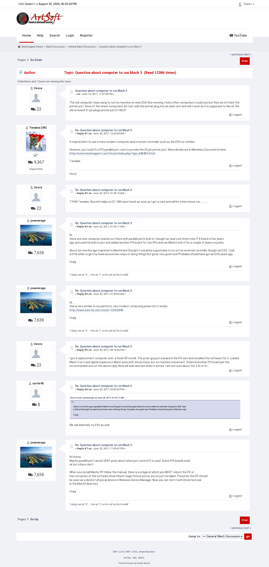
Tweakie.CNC (38, 127)
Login (70, 35)
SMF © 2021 (132, 552)
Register (86, 35)
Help (40, 35)
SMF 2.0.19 (118, 552)
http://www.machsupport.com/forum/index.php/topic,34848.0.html (112, 153)
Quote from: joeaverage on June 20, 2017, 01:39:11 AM (97, 398)
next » (247, 54)
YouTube (240, 35)
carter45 (38, 383)
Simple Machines (147, 552)
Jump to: (194, 536)
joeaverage (38, 220)
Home (26, 35)
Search (54, 35)
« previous (236, 54)
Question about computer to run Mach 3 (101, 90)
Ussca (38, 88)
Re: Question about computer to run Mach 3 (103, 130)
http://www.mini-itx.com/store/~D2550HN (96, 310)
